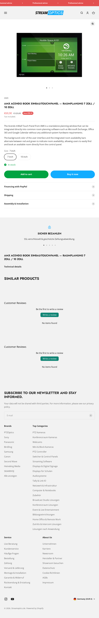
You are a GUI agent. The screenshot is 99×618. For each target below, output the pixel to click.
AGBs (45, 577)
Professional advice (35, 3)
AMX (6, 98)
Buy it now (72, 174)
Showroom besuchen (53, 563)
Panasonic (9, 442)
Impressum (48, 582)
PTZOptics (9, 432)
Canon (7, 456)
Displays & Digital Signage (45, 466)
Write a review (49, 314)
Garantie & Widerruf (14, 577)
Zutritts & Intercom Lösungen (47, 524)
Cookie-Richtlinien (51, 572)
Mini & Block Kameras (43, 447)
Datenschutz (49, 568)
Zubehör (37, 495)
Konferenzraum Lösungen (45, 504)
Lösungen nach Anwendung (46, 529)
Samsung (8, 451)
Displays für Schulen (42, 471)
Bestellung (9, 558)
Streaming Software (42, 461)
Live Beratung (10, 543)
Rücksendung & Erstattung (17, 582)
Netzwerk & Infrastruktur (45, 485)
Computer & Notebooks (44, 490)
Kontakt (8, 587)
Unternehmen (49, 543)
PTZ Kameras (39, 432)
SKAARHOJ (9, 471)
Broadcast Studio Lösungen (46, 500)
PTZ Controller (40, 451)
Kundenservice (11, 548)
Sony (6, 437)
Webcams (37, 442)
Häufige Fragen (11, 553)
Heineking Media (12, 466)
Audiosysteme (39, 475)
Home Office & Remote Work (47, 519)
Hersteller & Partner (52, 558)
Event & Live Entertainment (46, 509)
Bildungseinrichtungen (44, 514)
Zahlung (8, 563)
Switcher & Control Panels (45, 456)
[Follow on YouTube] (12, 599)
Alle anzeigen (10, 475)
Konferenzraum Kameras (45, 437)
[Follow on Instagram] (6, 599)
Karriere (47, 548)
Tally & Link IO (39, 480)
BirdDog (8, 447)
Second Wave (10, 461)
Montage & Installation (15, 572)
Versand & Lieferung (14, 568)
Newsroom (48, 553)
